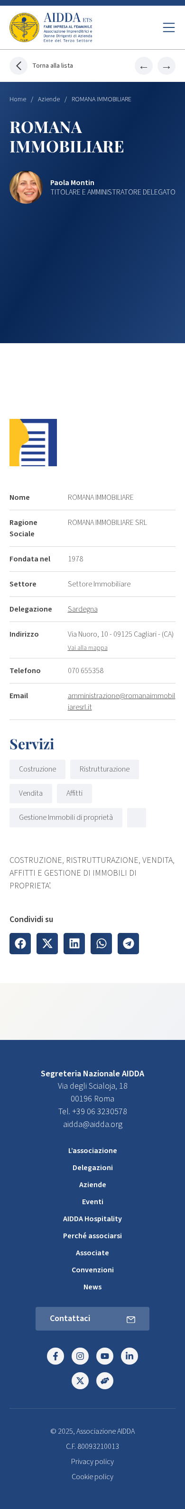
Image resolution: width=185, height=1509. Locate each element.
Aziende (49, 99)
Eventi (92, 1202)
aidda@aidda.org (92, 1124)
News (92, 1287)
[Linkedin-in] (129, 1356)
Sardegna (83, 609)
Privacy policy (92, 1461)
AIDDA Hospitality (92, 1219)
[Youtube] (104, 1356)
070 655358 (85, 671)
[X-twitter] (80, 1380)
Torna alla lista (52, 66)
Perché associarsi (92, 1236)
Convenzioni (93, 1270)
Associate (92, 1253)
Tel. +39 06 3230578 (92, 1112)
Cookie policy (92, 1477)
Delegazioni (93, 1167)
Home (17, 99)
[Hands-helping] (104, 1380)
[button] (20, 943)
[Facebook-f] (55, 1356)
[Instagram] (80, 1356)
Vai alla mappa (88, 648)
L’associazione (92, 1150)
